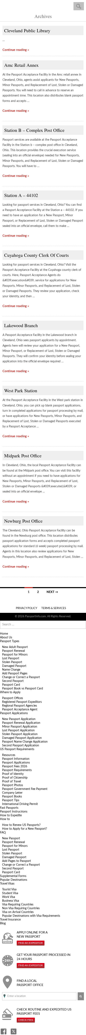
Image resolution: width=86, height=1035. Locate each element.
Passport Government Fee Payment (24, 789)
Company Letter (12, 792)
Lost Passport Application (18, 730)
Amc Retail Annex (21, 65)
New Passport (11, 838)
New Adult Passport (15, 647)
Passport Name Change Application (25, 741)
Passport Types (9, 641)
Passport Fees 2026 (14, 766)
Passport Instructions (13, 811)
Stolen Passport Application (20, 734)
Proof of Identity (13, 774)
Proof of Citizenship (15, 777)
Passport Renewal (13, 650)
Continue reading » (16, 49)
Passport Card (11, 684)
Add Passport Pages (14, 673)
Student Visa (10, 893)
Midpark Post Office (23, 456)
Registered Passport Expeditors (22, 702)
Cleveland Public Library (27, 30)
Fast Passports (9, 807)
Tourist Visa (9, 889)
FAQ (3, 832)
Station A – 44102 (21, 195)
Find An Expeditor (30, 943)
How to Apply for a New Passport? (24, 828)
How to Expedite (11, 815)
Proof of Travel (11, 781)
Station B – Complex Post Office (34, 130)
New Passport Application (18, 719)
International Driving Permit (20, 804)
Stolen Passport (12, 662)
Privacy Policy (26, 608)
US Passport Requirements (17, 749)
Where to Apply (10, 692)
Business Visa (10, 900)
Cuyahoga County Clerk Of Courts (36, 255)
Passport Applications (14, 713)
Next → (52, 592)
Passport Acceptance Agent (19, 709)
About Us (6, 637)
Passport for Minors (15, 654)
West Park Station (20, 390)
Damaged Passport (14, 666)
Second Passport (13, 681)
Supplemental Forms (13, 876)
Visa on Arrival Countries (18, 912)
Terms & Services (53, 608)
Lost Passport (10, 658)
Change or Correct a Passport (21, 677)
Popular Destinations (13, 879)
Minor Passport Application (19, 726)
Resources (8, 755)
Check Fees (25, 1020)
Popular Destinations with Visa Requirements (31, 915)
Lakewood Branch (21, 325)
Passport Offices (12, 698)
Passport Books (12, 796)
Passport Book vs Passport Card (22, 688)
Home (4, 633)
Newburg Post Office (23, 521)
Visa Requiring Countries (17, 904)
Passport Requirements (17, 770)
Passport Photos (12, 785)
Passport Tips (10, 800)
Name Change (11, 669)
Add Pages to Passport (16, 861)
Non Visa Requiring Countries (21, 908)
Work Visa (8, 897)
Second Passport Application (20, 745)
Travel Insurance (10, 919)
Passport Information (15, 758)
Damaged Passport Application (22, 738)
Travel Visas (7, 883)
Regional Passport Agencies (19, 705)
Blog (3, 923)
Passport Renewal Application (21, 722)
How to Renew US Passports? (21, 825)
